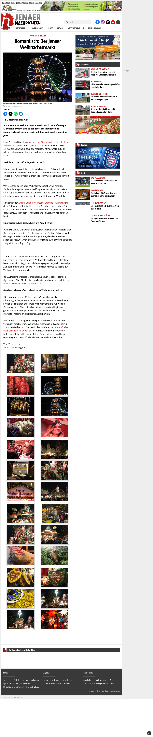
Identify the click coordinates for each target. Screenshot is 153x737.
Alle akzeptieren (76, 372)
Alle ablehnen (76, 378)
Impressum (93, 385)
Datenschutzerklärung (81, 385)
